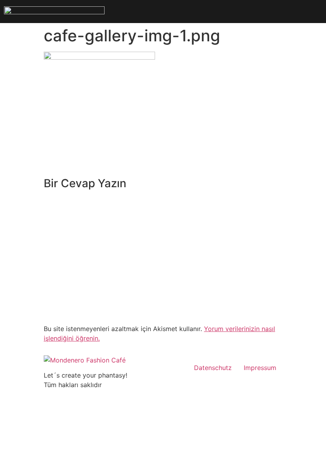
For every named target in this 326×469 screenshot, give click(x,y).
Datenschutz (213, 368)
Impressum (260, 368)
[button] (217, 11)
